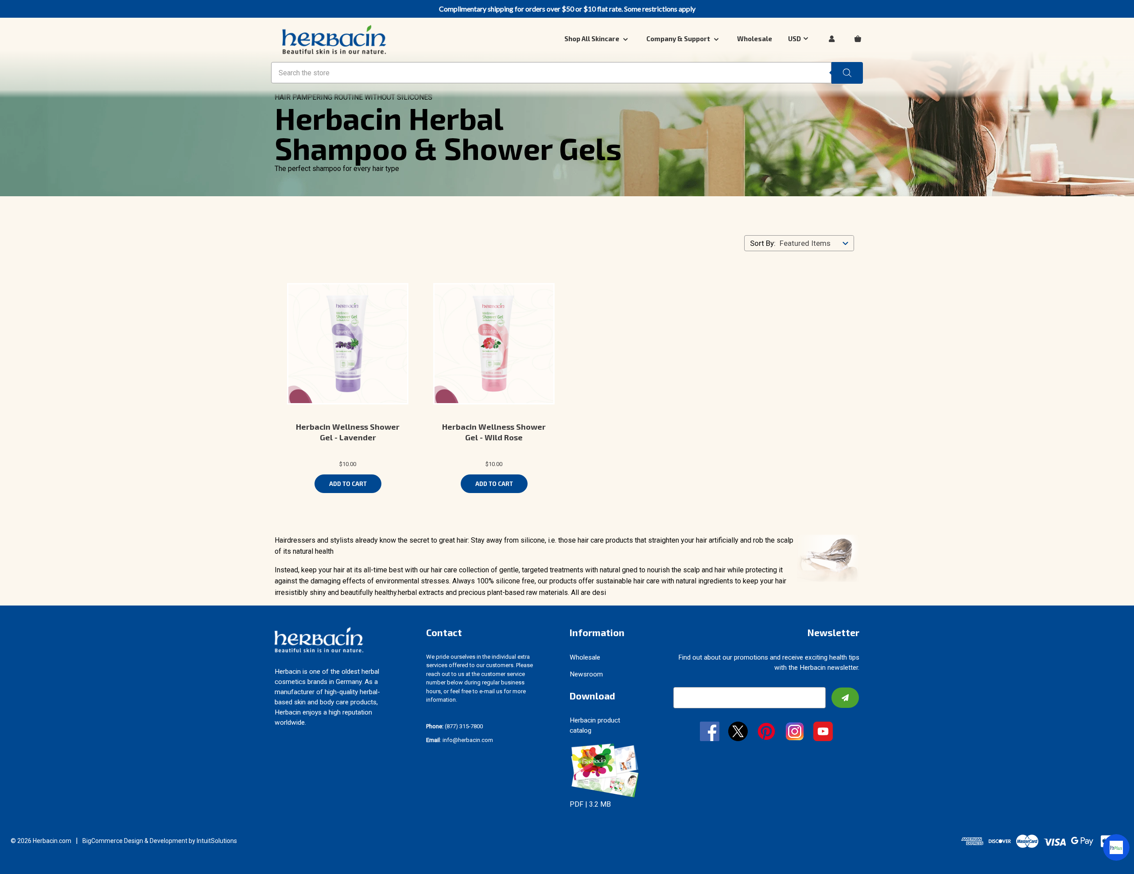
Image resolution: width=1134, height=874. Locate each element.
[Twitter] (738, 732)
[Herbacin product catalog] (605, 770)
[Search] (847, 73)
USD (794, 39)
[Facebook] (709, 732)
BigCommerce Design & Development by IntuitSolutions (159, 840)
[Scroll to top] (18, 856)
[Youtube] (823, 732)
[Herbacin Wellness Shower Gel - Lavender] (347, 343)
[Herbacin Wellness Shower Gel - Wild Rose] (494, 343)
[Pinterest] (766, 732)
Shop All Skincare (592, 39)
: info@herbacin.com (459, 740)
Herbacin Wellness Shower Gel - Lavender (348, 432)
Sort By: (763, 243)
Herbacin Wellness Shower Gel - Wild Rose (494, 432)
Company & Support (678, 39)
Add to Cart (348, 483)
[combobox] (816, 243)
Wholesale (754, 39)
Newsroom (586, 674)
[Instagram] (794, 732)
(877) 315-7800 (454, 726)
